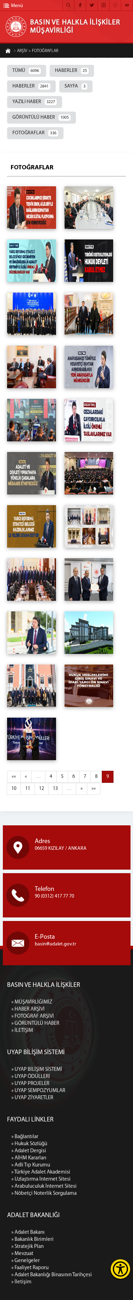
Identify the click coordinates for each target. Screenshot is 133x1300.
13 (55, 788)
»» (94, 788)
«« (14, 776)
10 (13, 788)
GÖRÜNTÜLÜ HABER (40, 117)
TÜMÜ (25, 70)
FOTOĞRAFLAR (34, 133)
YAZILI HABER (33, 101)
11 (27, 788)
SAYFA (75, 86)
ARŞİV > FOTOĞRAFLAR (37, 51)
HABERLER (71, 70)
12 (41, 788)
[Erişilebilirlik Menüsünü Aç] (120, 1269)
